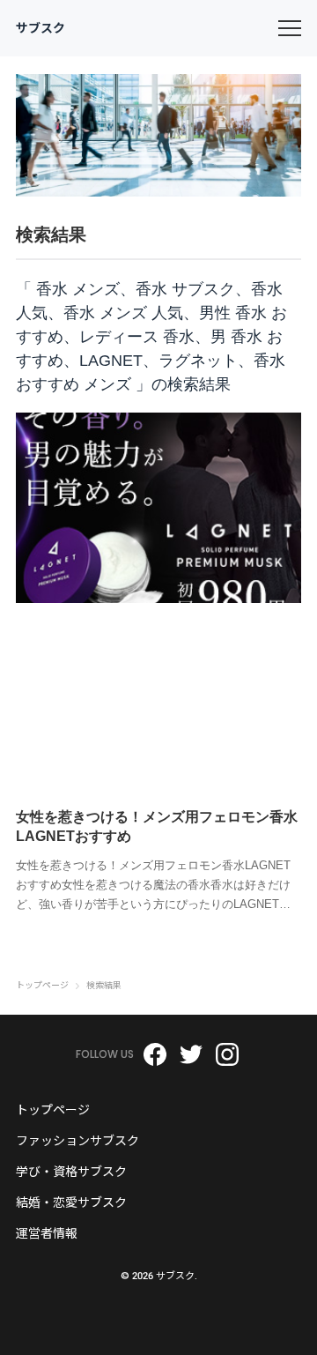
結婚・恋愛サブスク (71, 1202)
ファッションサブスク (77, 1141)
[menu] (289, 28)
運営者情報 (46, 1233)
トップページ (42, 985)
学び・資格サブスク (71, 1171)
